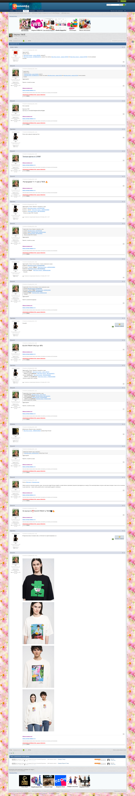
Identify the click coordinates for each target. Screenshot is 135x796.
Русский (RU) (51, 793)
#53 (123, 365)
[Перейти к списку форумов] (25, 5)
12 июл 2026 (112, 760)
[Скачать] (13, 753)
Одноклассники (35, 482)
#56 (123, 446)
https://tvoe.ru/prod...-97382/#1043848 (46, 376)
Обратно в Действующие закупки (119, 750)
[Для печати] (11, 753)
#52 (123, 340)
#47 (123, 201)
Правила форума (117, 791)
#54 (123, 387)
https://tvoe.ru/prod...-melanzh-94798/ (78, 56)
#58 (123, 505)
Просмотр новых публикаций (117, 10)
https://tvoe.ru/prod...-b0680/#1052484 (41, 270)
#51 (123, 318)
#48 (123, 223)
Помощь (57, 793)
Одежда (13, 763)
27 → (34, 760)
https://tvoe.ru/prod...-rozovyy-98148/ (32, 55)
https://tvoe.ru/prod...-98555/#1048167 (32, 430)
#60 (123, 552)
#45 (123, 151)
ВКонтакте (28, 482)
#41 (123, 47)
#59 (123, 530)
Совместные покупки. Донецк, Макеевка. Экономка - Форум (19, 791)
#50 (123, 281)
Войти (118, 1)
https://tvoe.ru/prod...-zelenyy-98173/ (41, 371)
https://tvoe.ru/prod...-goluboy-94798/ (59, 56)
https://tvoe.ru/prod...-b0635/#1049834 (40, 209)
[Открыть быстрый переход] (125, 11)
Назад (10, 40)
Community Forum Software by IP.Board (119, 793)
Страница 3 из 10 (16, 40)
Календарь (32, 10)
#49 (123, 259)
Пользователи (19, 10)
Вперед (29, 40)
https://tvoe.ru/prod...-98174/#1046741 (45, 373)
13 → (35, 764)
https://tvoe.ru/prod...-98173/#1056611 (36, 211)
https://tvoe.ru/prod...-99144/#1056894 (42, 375)
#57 (123, 477)
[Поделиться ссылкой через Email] (9, 753)
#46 (123, 176)
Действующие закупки (52, 759)
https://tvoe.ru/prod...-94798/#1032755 (32, 56)
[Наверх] (133, 42)
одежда (13, 759)
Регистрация (123, 1)
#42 (123, 65)
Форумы (26, 10)
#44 (123, 129)
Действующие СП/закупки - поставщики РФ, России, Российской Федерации (31, 759)
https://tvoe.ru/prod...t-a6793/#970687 (36, 208)
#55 (123, 424)
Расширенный (125, 4)
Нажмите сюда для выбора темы (41, 793)
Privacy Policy (123, 791)
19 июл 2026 (112, 764)
